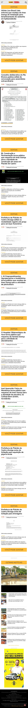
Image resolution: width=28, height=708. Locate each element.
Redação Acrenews (12, 84)
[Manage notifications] (25, 705)
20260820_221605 (7, 123)
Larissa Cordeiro (11, 22)
